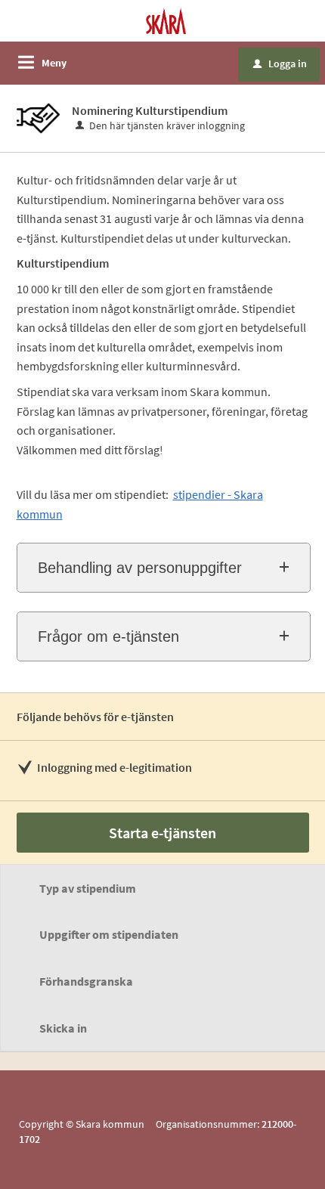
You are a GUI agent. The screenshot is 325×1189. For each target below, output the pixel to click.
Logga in (280, 63)
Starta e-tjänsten (162, 832)
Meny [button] (54, 63)
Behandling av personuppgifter (140, 567)
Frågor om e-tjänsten (108, 636)
